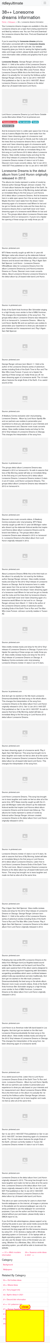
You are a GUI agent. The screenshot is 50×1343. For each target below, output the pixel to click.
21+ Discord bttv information (14, 1299)
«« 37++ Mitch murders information (11, 1253)
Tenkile (35, 122)
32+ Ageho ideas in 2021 (13, 1294)
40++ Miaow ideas (10, 1285)
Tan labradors (24, 122)
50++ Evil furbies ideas (12, 1280)
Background (8, 1264)
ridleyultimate (12, 2)
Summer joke (8, 126)
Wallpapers (7, 1269)
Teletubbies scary (10, 122)
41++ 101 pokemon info (12, 1304)
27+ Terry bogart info (11, 1289)
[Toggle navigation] (45, 3)
